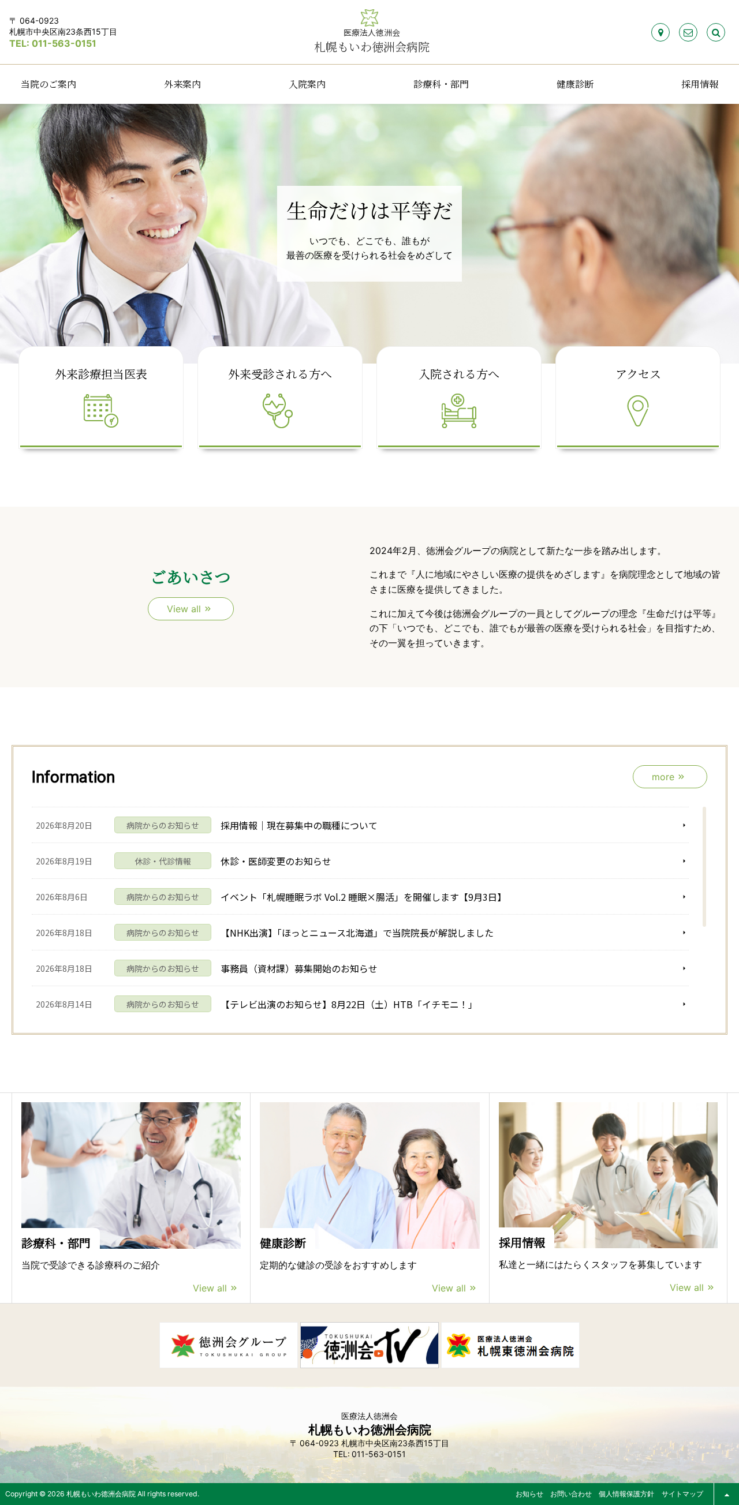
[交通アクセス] (660, 32)
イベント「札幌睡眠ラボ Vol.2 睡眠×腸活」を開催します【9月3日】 (363, 897)
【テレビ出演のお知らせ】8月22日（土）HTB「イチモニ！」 (349, 1004)
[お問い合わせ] (688, 32)
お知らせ (529, 1493)
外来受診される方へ (280, 373)
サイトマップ (682, 1493)
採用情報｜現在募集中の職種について (299, 825)
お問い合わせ (571, 1493)
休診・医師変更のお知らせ (276, 861)
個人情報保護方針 (626, 1493)
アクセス (638, 373)
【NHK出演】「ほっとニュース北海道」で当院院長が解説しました (357, 932)
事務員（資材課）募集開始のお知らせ (299, 968)
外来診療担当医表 (101, 373)
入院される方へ (459, 373)
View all (210, 1288)
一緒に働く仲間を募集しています (362, 247)
